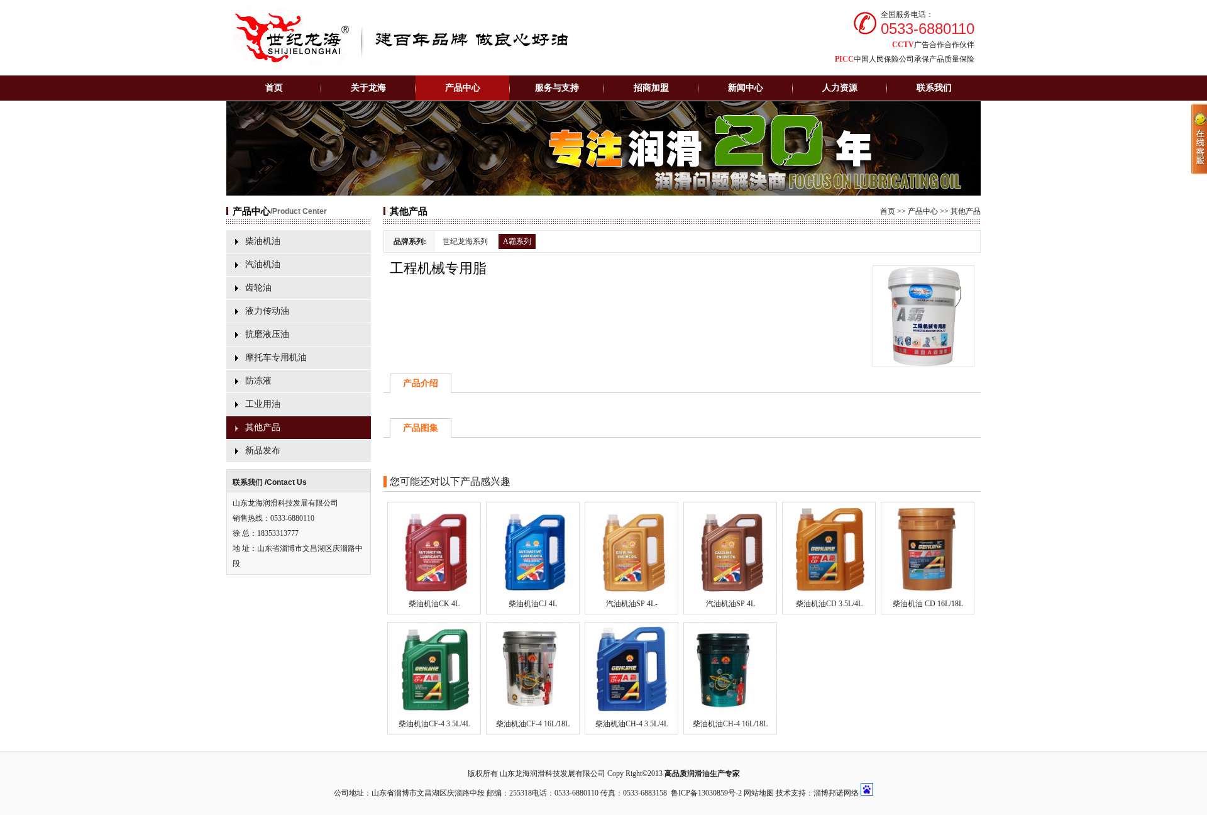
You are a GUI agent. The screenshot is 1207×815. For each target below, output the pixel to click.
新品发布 (262, 450)
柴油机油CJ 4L (533, 603)
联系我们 (934, 87)
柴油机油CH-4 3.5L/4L (631, 723)
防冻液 (258, 380)
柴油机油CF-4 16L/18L (533, 723)
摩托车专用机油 (276, 357)
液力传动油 (267, 311)
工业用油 (262, 404)
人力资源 (839, 87)
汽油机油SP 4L (730, 603)
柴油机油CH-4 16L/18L (730, 723)
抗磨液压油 (267, 334)
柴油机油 (262, 241)
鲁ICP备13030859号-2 (706, 793)
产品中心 (923, 211)
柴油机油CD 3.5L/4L (829, 603)
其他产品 (262, 427)
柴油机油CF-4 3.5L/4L (434, 723)
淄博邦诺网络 (836, 793)
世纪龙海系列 (465, 241)
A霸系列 (517, 241)
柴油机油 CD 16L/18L (928, 603)
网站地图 (759, 793)
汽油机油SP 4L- (632, 603)
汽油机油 (262, 264)
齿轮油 (258, 287)
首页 (274, 87)
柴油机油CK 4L (434, 603)
